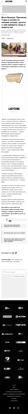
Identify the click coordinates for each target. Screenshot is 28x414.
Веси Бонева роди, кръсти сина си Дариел (14, 233)
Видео (3, 14)
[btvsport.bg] (20, 342)
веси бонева (9, 261)
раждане (17, 259)
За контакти (14, 400)
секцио (3, 261)
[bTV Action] (20, 317)
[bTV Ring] (20, 325)
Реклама (14, 398)
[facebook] (10, 408)
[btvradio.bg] (20, 359)
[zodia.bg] (20, 351)
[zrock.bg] (20, 376)
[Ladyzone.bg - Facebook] (16, 256)
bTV (6, 14)
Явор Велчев (16, 261)
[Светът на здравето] (7, 359)
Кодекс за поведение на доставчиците (14, 394)
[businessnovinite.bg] (7, 351)
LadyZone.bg (10, 38)
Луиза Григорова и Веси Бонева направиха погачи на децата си (12, 225)
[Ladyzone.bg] (9, 1)
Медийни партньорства (14, 396)
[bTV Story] (7, 325)
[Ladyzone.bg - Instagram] (13, 253)
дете (13, 259)
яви (21, 259)
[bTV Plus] (20, 334)
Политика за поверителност (14, 391)
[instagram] (14, 408)
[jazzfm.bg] (7, 376)
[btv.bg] (7, 308)
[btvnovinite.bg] (7, 334)
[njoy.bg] (7, 368)
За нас (14, 385)
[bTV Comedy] (20, 308)
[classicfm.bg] (20, 368)
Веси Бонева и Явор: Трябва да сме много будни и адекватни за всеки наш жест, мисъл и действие (14, 240)
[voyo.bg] (7, 342)
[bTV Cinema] (7, 317)
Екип (14, 387)
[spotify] (18, 408)
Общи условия (14, 389)
